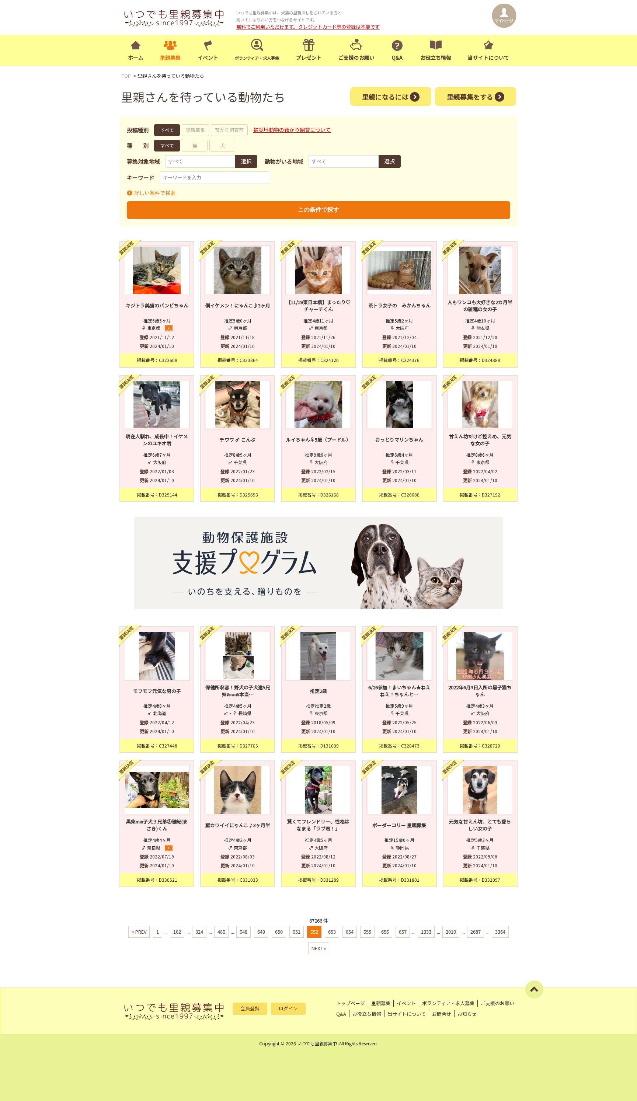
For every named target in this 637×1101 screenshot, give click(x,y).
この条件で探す (318, 209)
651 (296, 931)
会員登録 (250, 1008)
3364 (500, 931)
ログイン (288, 1008)
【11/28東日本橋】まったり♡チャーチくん (318, 306)
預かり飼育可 (229, 129)
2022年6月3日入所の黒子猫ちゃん (480, 691)
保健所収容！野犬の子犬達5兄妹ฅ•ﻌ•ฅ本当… (237, 691)
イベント (208, 57)
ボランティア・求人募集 (448, 1003)
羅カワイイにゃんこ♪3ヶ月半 (237, 825)
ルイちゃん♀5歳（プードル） (318, 439)
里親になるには (385, 96)
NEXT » (318, 948)
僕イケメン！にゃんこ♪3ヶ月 (237, 305)
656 (385, 931)
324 (199, 931)
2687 (475, 931)
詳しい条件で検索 (154, 192)
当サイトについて (488, 57)
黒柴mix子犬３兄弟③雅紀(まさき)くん (157, 825)
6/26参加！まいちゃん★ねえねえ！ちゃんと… (399, 691)
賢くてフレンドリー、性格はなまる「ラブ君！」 (318, 825)
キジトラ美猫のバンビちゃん (157, 305)
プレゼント (309, 57)
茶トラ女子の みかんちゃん (399, 305)
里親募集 (170, 57)
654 (350, 931)
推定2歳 (318, 690)
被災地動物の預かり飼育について (292, 129)
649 (261, 931)
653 (332, 931)
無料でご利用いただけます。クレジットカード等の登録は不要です (308, 26)
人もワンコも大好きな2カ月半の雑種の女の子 (480, 306)
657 (403, 931)
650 (279, 931)
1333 (426, 931)
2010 (451, 931)
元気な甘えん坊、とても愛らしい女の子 (480, 825)
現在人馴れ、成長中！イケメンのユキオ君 (157, 440)
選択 (246, 161)
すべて (167, 129)
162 (177, 931)
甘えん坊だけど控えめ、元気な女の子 (480, 440)
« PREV (139, 931)
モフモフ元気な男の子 (157, 690)
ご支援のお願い (356, 57)
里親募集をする (470, 96)
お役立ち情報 (435, 57)
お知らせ (467, 1013)
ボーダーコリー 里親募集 (399, 825)
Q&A (397, 57)
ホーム (135, 57)
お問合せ (441, 1013)
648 (243, 931)
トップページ (350, 1003)
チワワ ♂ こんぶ (237, 439)
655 (367, 931)
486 (221, 931)
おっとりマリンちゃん (399, 439)
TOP (126, 75)
